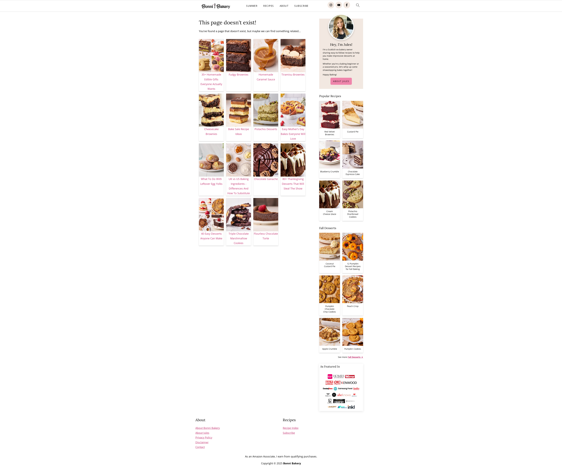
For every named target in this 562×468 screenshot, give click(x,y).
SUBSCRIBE (301, 6)
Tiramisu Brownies (293, 74)
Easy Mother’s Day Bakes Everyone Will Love (293, 133)
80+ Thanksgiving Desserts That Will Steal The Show (293, 183)
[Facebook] (346, 5)
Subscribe (289, 433)
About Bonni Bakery (207, 428)
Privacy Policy (203, 437)
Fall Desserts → (355, 357)
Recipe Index (290, 428)
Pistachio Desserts (266, 129)
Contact (200, 447)
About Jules (341, 81)
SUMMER (251, 6)
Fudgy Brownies (238, 74)
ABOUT (284, 6)
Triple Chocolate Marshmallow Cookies (239, 238)
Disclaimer (202, 442)
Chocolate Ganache (266, 179)
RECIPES (268, 6)
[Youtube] (338, 5)
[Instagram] (331, 5)
